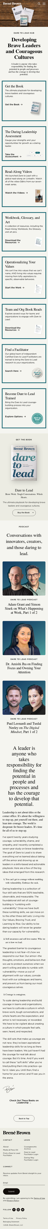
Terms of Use (39, 1198)
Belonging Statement (11, 1222)
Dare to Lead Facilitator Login (31, 1153)
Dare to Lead (24, 490)
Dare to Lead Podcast (24, 600)
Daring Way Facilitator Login (31, 1159)
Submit (11, 1191)
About (5, 1147)
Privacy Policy (13, 1200)
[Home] (12, 3)
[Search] (39, 3)
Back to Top (24, 1119)
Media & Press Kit (10, 1150)
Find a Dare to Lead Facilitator (11, 1154)
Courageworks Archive (30, 1148)
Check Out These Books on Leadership (24, 1101)
